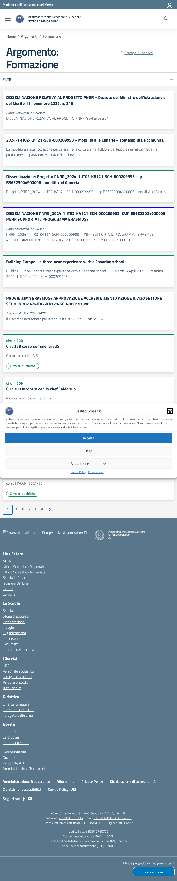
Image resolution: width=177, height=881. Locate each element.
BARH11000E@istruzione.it (113, 817)
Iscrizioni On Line (16, 583)
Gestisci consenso (154, 872)
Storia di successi (16, 616)
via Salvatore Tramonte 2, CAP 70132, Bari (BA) (95, 813)
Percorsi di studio (15, 682)
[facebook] (24, 799)
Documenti (11, 644)
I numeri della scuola (18, 649)
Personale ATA (14, 763)
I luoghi (8, 627)
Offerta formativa (16, 704)
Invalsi (8, 588)
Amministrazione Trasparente (25, 768)
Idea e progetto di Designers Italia (148, 863)
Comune (9, 594)
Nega (88, 450)
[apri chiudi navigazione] (8, 19)
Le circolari (11, 737)
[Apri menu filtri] (171, 79)
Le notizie (10, 731)
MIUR (7, 561)
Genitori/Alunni (14, 752)
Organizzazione (14, 633)
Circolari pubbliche (22, 365)
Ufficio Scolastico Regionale (24, 566)
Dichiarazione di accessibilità (133, 781)
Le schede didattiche (18, 709)
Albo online (65, 781)
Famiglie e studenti (17, 676)
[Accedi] (169, 5)
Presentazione (14, 622)
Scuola (8, 610)
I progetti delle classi (18, 715)
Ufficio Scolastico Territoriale (24, 572)
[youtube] (30, 799)
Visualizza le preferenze (88, 463)
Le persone (11, 638)
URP (6, 665)
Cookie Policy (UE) (62, 789)
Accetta (88, 438)
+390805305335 (71, 817)
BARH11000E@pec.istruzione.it (111, 822)
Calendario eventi (16, 742)
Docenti (9, 757)
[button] (170, 411)
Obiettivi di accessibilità (22, 789)
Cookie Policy (78, 472)
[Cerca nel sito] (166, 19)
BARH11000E (104, 836)
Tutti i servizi (12, 688)
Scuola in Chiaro (15, 577)
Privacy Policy (96, 472)
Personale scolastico (18, 671)
